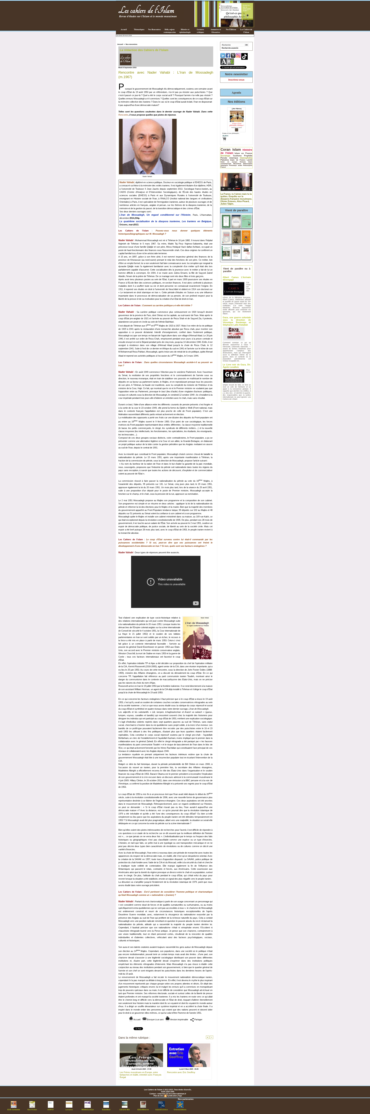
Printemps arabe (235, 165)
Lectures (69, 1110)
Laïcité (249, 160)
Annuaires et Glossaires (216, 30)
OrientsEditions (180, 1110)
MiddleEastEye (88, 1110)
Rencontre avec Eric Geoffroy (181, 1072)
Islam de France (237, 160)
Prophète (248, 156)
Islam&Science (161, 1110)
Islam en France (243, 153)
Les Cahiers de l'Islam (246, 30)
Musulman (237, 163)
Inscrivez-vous (236, 80)
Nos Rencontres (154, 29)
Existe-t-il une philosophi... (231, 133)
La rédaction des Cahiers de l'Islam (144, 50)
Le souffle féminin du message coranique (246, 7)
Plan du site (158, 1096)
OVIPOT (50, 1110)
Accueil (124, 29)
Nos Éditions (231, 29)
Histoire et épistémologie (185, 30)
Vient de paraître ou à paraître (236, 269)
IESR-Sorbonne (13, 1110)
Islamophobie (246, 158)
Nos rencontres (131, 44)
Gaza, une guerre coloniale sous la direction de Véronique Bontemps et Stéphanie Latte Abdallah (237, 321)
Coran (226, 149)
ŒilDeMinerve (143, 1110)
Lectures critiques (200, 30)
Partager (198, 1019)
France (223, 167)
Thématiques (139, 29)
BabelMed (106, 1110)
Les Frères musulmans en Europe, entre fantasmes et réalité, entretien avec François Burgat (140, 1074)
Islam (236, 149)
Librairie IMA (124, 1110)
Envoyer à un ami (154, 1019)
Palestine (225, 160)
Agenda (236, 92)
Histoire (243, 162)
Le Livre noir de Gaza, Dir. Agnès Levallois (237, 365)
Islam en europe (229, 162)
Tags (180, 1096)
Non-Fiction (32, 1110)
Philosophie (247, 165)
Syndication (172, 1096)
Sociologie (225, 156)
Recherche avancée (230, 48)
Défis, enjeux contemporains (170, 30)
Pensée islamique (229, 158)
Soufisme (237, 156)
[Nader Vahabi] (147, 119)
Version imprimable (178, 1019)
